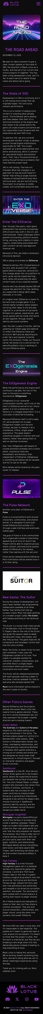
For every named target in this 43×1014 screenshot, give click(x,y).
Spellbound (9, 768)
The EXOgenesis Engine (20, 383)
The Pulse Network (16, 505)
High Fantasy (10, 860)
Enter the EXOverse (17, 222)
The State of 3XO (15, 93)
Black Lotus (11, 3)
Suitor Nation (10, 725)
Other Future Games (18, 702)
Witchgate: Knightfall (14, 814)
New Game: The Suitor (19, 597)
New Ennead (27, 1010)
